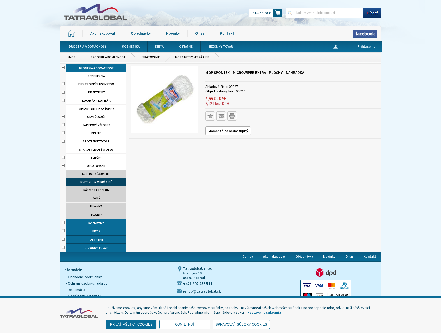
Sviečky (96, 157)
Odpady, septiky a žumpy (96, 108)
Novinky (173, 33)
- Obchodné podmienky (84, 277)
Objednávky (141, 33)
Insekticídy (96, 92)
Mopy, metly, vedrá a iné (192, 57)
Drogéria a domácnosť (108, 57)
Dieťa (96, 231)
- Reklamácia (75, 289)
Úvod (72, 57)
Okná (96, 198)
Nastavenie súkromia (264, 312)
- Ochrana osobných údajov (86, 283)
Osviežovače (96, 117)
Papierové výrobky (96, 125)
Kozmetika (96, 223)
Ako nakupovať (102, 33)
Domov (247, 256)
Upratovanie (150, 57)
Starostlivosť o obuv (96, 149)
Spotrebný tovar (96, 141)
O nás (199, 33)
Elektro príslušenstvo (96, 84)
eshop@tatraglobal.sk (201, 291)
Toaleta (96, 214)
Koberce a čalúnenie (96, 174)
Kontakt (227, 33)
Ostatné (96, 239)
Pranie (96, 133)
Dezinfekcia (96, 76)
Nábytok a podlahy (96, 190)
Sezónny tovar (96, 248)
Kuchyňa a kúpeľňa (96, 100)
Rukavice (96, 206)
